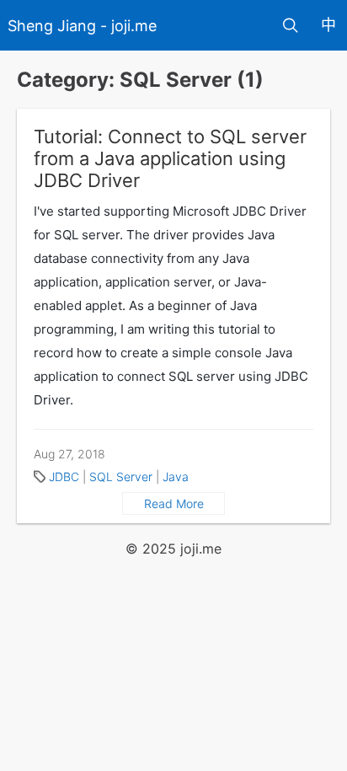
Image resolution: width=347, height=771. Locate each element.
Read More (174, 503)
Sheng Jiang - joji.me (82, 26)
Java (176, 476)
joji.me (201, 548)
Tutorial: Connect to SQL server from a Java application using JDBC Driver (170, 158)
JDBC (64, 476)
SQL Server (120, 476)
